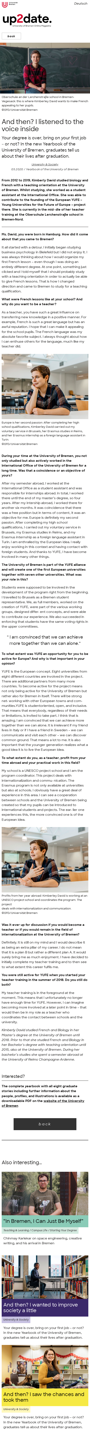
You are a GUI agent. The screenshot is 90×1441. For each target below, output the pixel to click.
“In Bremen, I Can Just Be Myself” (43, 1221)
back (11, 36)
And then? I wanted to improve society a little (40, 1307)
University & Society (45, 164)
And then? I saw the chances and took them (43, 1397)
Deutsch (80, 3)
